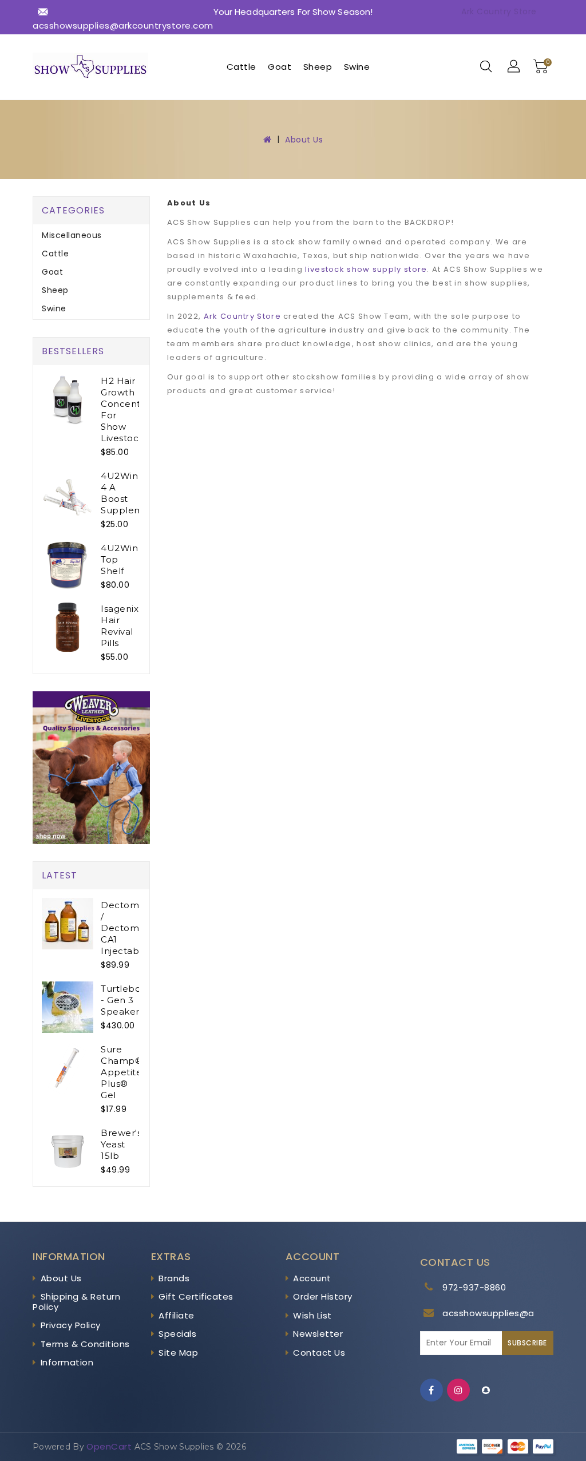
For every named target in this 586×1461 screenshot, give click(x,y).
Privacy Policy (71, 1325)
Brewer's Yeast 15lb (121, 1144)
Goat (279, 67)
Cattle (241, 67)
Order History (323, 1296)
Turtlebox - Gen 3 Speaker (123, 1000)
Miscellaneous (72, 235)
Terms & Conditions (85, 1344)
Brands (174, 1278)
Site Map (178, 1353)
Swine (357, 67)
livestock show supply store (366, 269)
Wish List (312, 1315)
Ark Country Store (499, 11)
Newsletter (318, 1334)
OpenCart (109, 1446)
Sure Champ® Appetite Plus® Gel (121, 1072)
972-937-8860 (474, 1287)
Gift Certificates (196, 1296)
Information (67, 1362)
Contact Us (319, 1353)
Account (312, 1278)
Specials (177, 1334)
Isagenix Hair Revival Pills (119, 625)
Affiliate (177, 1315)
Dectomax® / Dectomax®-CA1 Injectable (131, 928)
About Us (304, 139)
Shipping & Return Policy (76, 1301)
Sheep (317, 67)
